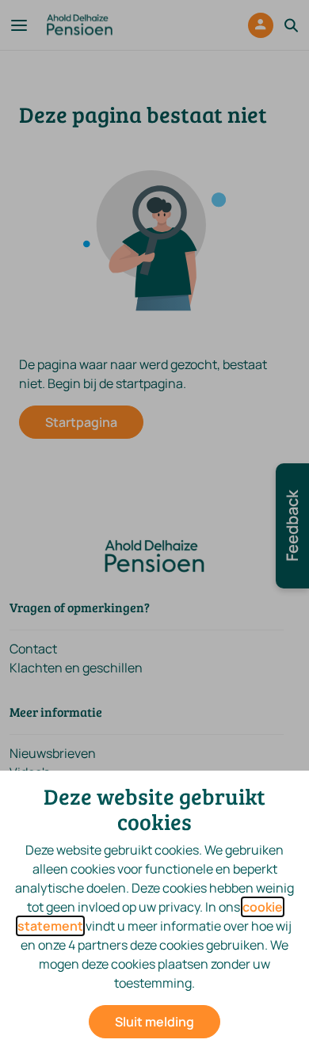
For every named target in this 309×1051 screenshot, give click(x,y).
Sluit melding (154, 1021)
